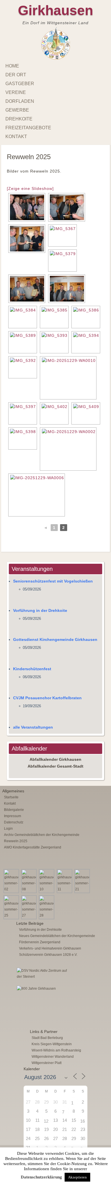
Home (12, 65)
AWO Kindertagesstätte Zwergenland (32, 847)
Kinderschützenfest (32, 669)
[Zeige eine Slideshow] (30, 188)
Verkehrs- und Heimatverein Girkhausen (50, 948)
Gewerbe (17, 110)
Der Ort (15, 74)
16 (82, 1121)
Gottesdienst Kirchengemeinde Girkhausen (55, 639)
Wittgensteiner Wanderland (53, 1057)
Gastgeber (19, 83)
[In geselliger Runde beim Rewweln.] (68, 449)
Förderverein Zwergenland (39, 942)
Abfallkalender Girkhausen (55, 759)
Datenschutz (13, 822)
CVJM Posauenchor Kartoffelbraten (47, 698)
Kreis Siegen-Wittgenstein (52, 1044)
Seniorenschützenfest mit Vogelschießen (53, 581)
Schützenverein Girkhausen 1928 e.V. (48, 955)
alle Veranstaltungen (33, 727)
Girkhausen (55, 10)
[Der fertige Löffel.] (62, 235)
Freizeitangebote (28, 127)
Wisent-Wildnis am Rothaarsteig (56, 1050)
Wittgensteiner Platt (46, 1063)
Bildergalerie (14, 810)
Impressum (12, 816)
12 (46, 1121)
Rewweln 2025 (15, 841)
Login (8, 829)
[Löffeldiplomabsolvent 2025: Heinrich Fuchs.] (62, 260)
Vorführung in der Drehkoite (40, 610)
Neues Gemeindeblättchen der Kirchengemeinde (57, 936)
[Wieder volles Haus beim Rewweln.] (54, 413)
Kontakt (16, 136)
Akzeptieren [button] (77, 1177)
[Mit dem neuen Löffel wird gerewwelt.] (23, 342)
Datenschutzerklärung (41, 1177)
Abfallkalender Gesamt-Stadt (55, 766)
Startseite (11, 797)
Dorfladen (19, 101)
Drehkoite (18, 118)
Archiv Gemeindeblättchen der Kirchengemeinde (41, 835)
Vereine (15, 92)
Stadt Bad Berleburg (47, 1038)
